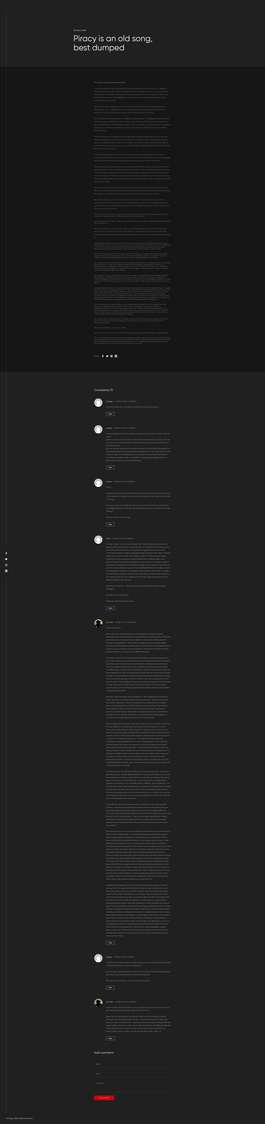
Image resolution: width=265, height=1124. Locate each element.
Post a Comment (104, 1098)
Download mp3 (119, 82)
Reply (110, 414)
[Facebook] (103, 356)
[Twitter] (107, 356)
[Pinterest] (111, 356)
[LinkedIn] (116, 356)
